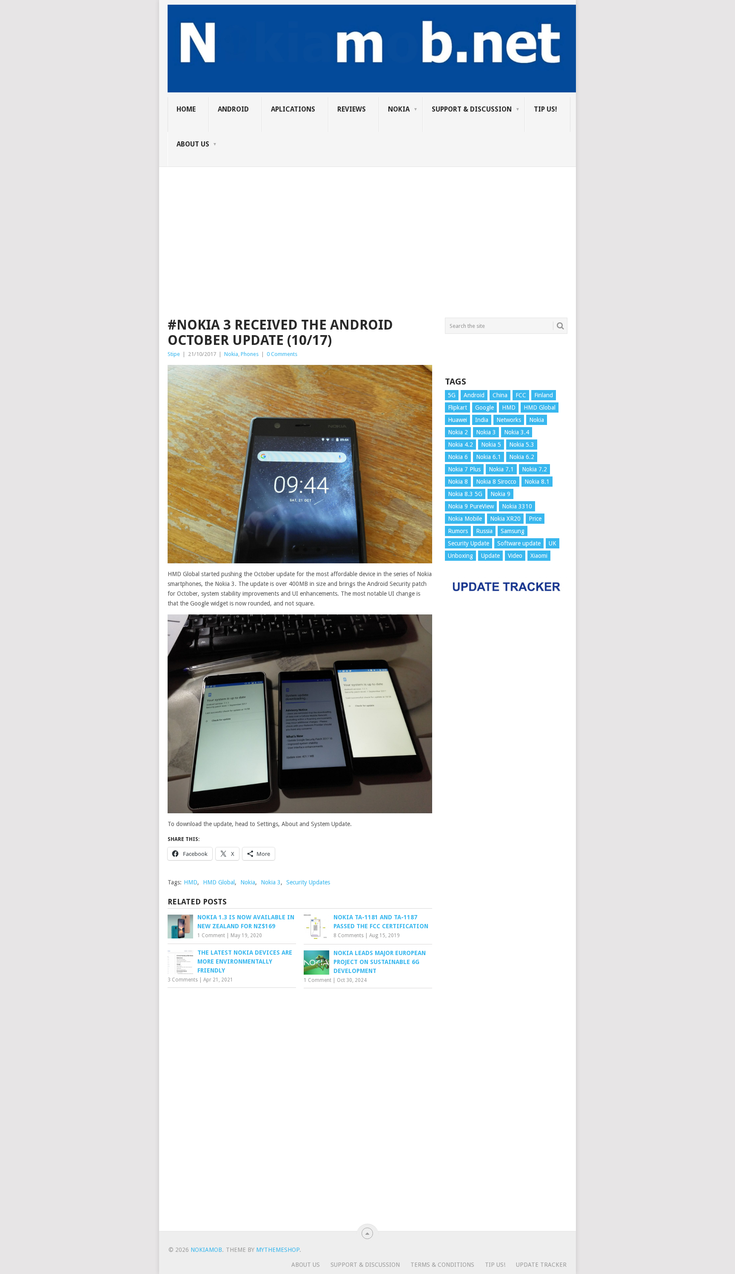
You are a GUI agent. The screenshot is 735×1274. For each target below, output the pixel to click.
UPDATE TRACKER (541, 1264)
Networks (508, 419)
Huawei (457, 419)
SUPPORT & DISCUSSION (472, 109)
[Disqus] (300, 1107)
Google (484, 407)
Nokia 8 (458, 481)
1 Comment (211, 935)
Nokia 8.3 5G (465, 494)
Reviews (351, 109)
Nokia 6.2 (521, 456)
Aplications (293, 109)
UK (552, 543)
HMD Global (219, 882)
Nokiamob (206, 1249)
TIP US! (545, 109)
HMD (190, 882)
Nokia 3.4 (516, 432)
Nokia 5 (491, 444)
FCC (521, 395)
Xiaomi (538, 555)
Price (535, 518)
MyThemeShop (277, 1249)
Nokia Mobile (465, 518)
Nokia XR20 (505, 518)
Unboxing (460, 555)
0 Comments (282, 354)
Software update (519, 543)
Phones (250, 354)
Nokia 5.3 (521, 444)
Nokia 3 (271, 882)
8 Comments (348, 935)
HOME (186, 109)
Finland (543, 395)
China (500, 395)
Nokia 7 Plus (464, 469)
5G (452, 395)
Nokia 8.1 (537, 481)
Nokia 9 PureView (471, 506)
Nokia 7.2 (534, 469)
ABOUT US (193, 144)
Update (490, 555)
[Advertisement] (367, 226)
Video (515, 555)
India (481, 419)
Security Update (468, 543)
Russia (484, 531)
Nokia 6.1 (488, 456)
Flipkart (457, 407)
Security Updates (308, 882)
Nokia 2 (458, 432)
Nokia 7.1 (501, 469)
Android (233, 109)
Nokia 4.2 (460, 444)
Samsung (512, 531)
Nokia (399, 109)
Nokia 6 (458, 456)
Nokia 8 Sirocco (496, 481)
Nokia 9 (500, 494)
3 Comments (183, 980)
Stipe (174, 354)
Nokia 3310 (517, 506)
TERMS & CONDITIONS (442, 1264)
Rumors (458, 531)
